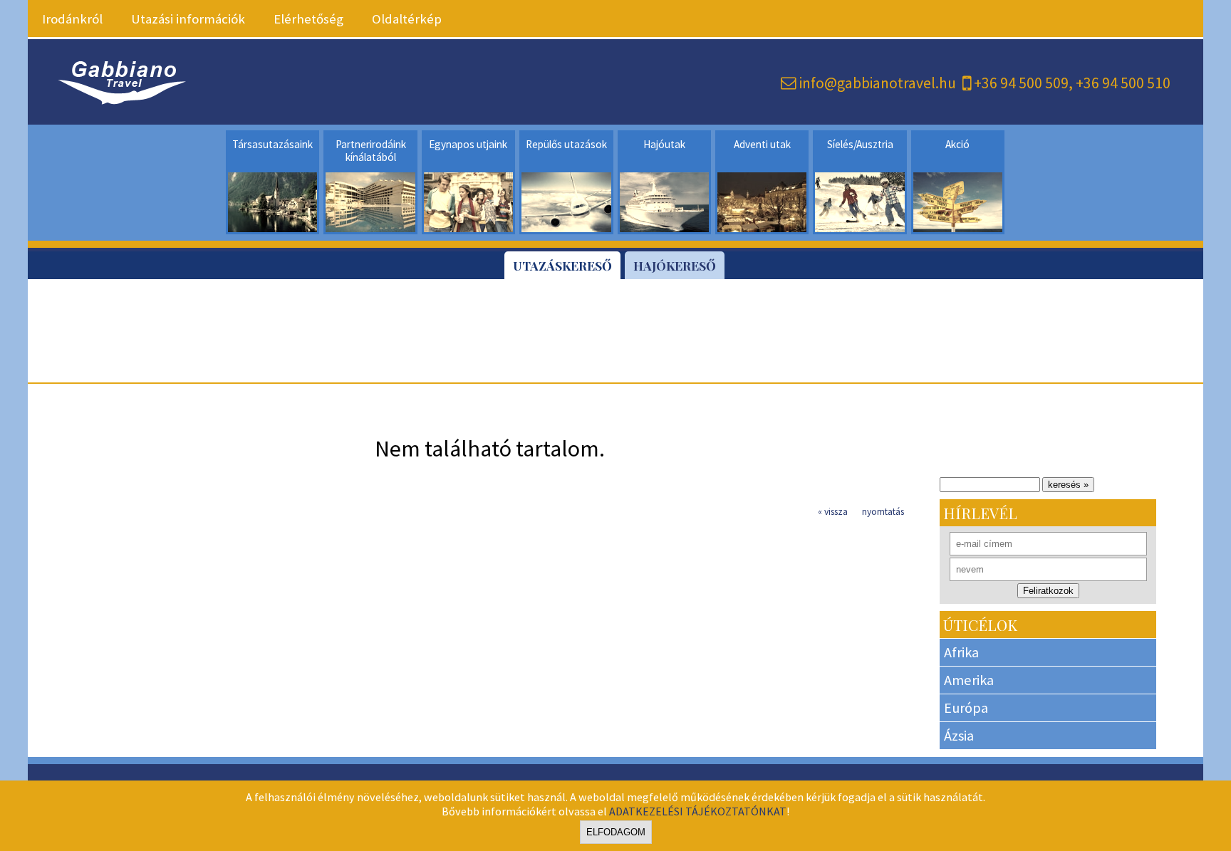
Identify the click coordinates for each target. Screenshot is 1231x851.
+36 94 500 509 (1021, 83)
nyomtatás (883, 512)
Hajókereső (674, 265)
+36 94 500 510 (1123, 83)
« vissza (833, 512)
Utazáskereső (562, 265)
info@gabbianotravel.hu (877, 83)
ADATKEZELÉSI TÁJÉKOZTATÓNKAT (697, 811)
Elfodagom (615, 832)
